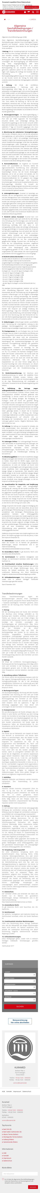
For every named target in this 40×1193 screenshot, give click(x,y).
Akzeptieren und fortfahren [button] (31, 7)
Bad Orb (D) (7, 1129)
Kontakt (9, 1091)
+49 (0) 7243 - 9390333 (22, 1078)
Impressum (17, 1091)
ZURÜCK (33, 19)
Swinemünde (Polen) (10, 1142)
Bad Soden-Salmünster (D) (12, 1132)
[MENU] (37, 12)
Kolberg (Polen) (8, 1139)
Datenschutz (27, 1091)
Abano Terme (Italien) (10, 1134)
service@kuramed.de (20, 1083)
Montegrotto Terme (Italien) (12, 1137)
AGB (3, 1091)
